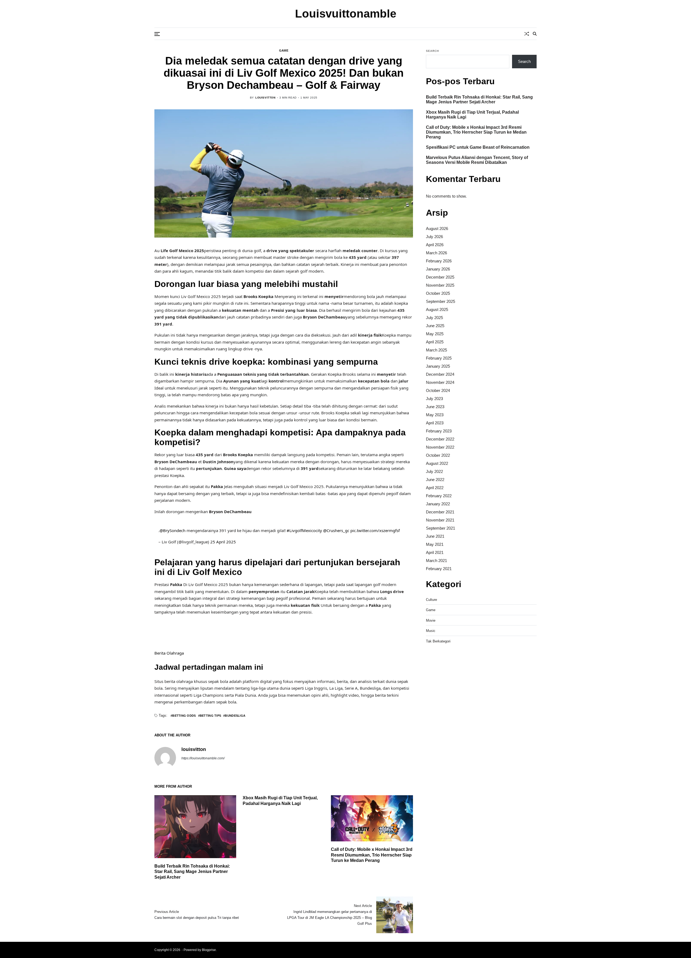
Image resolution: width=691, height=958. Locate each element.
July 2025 (434, 317)
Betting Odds (184, 715)
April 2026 (434, 244)
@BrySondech (172, 530)
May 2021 (434, 544)
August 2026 (437, 228)
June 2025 (435, 325)
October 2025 (438, 293)
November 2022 (440, 447)
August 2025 (437, 309)
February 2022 (439, 495)
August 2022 (437, 463)
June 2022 (435, 479)
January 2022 (438, 504)
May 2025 (434, 333)
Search (432, 50)
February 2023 (439, 431)
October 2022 (438, 455)
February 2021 (439, 568)
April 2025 (434, 342)
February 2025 (439, 358)
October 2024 (438, 390)
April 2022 (434, 487)
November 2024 (440, 382)
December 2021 (440, 512)
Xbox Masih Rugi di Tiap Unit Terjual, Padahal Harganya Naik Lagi (472, 114)
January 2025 (438, 366)
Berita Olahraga (169, 653)
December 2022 (440, 439)
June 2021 (435, 536)
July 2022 (434, 471)
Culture (431, 600)
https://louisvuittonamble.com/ (203, 758)
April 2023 (434, 423)
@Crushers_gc (336, 530)
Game (283, 50)
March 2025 (436, 350)
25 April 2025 (223, 541)
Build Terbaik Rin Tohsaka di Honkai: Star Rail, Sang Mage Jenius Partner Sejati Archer (192, 872)
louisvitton (265, 97)
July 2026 (434, 236)
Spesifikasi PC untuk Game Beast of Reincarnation (478, 147)
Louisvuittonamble (345, 13)
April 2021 (434, 552)
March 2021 (436, 560)
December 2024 (440, 374)
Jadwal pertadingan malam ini (208, 667)
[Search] (535, 34)
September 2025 (440, 301)
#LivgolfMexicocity (304, 530)
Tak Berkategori (438, 641)
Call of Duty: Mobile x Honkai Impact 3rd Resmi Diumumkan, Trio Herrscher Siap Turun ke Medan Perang (371, 855)
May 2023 (434, 414)
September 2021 (440, 528)
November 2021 (440, 520)
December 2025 (440, 277)
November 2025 (440, 285)
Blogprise (209, 950)
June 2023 (435, 406)
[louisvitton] (165, 758)
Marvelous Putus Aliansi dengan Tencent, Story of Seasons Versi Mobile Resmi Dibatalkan (477, 160)
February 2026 (439, 261)
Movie (430, 620)
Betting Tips (210, 715)
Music (430, 631)
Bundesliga (235, 715)
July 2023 (434, 398)
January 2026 (438, 269)
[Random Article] (526, 33)
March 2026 (436, 252)
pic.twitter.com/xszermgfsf (375, 530)
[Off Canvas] (157, 34)
